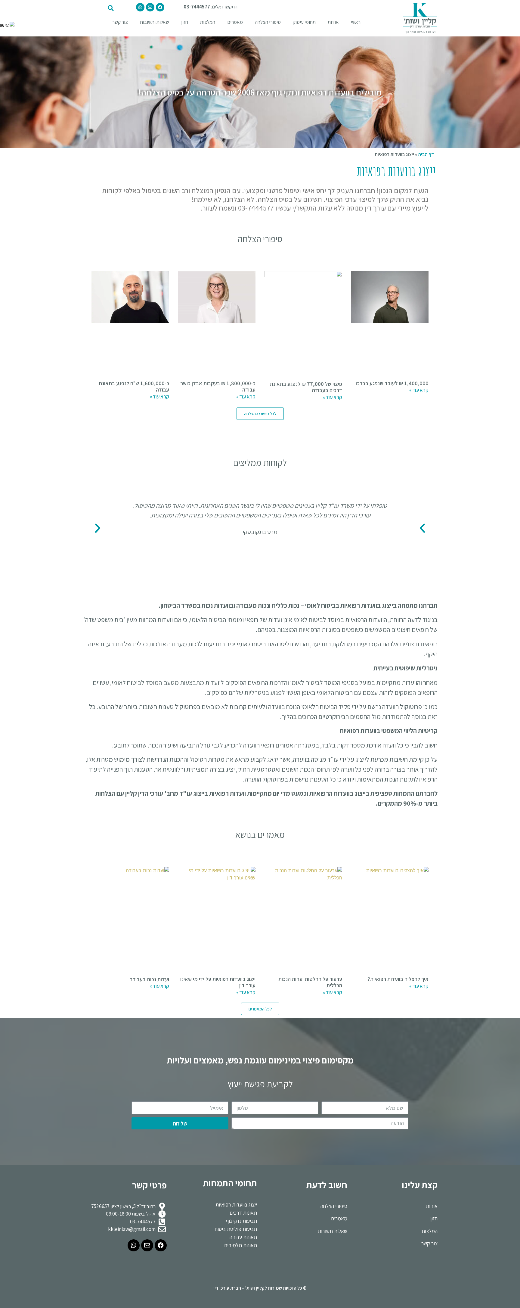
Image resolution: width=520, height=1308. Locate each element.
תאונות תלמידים (240, 1245)
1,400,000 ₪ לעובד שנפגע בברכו (392, 383)
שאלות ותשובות (154, 22)
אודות (333, 22)
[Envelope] (150, 7)
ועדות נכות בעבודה (149, 979)
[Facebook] (160, 7)
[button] (260, 413)
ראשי (356, 22)
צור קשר (120, 22)
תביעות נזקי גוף (241, 1220)
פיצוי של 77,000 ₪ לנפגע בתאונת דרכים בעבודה (306, 387)
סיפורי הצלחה (268, 22)
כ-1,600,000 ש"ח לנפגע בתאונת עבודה (134, 386)
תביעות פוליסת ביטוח (236, 1228)
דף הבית (426, 154)
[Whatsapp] (140, 7)
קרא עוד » (419, 390)
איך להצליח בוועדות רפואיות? (398, 979)
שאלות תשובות (332, 1231)
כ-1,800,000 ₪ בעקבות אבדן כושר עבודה (217, 386)
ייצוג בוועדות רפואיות (236, 1204)
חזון (184, 22)
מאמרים (235, 22)
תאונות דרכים (243, 1212)
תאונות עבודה (243, 1237)
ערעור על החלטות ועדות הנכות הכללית (310, 982)
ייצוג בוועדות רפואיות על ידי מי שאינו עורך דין (217, 982)
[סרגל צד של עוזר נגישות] (7, 25)
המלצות (207, 22)
